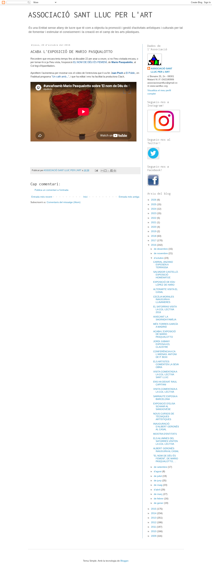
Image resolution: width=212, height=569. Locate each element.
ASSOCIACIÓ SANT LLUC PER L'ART (90, 14)
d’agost (158, 471)
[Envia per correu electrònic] (102, 170)
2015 (154, 508)
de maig (158, 485)
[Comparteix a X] (108, 170)
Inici (85, 196)
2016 (154, 245)
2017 (154, 240)
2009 (154, 536)
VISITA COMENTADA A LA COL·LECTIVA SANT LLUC (165, 374)
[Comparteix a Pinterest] (114, 170)
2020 (154, 227)
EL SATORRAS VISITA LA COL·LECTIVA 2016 (165, 309)
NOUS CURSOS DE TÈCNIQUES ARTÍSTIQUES (163, 416)
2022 (154, 218)
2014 (154, 513)
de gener (159, 503)
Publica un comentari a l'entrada (51, 190)
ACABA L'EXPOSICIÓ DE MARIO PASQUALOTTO (164, 334)
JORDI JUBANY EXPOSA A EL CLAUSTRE (161, 344)
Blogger (124, 560)
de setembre (161, 467)
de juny (158, 480)
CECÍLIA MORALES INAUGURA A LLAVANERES (163, 299)
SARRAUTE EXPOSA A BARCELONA (165, 397)
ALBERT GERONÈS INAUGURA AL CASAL (166, 450)
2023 (154, 213)
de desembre (161, 249)
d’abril (157, 489)
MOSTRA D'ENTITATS (165, 433)
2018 (154, 236)
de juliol (158, 476)
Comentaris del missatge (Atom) (63, 202)
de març (158, 494)
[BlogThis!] (105, 170)
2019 (154, 231)
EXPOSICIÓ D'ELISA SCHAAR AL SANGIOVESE (164, 406)
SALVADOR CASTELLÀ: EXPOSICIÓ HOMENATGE (165, 275)
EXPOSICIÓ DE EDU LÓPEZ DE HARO (164, 283)
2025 (154, 204)
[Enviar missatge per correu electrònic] (96, 170)
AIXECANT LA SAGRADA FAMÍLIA (164, 318)
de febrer (159, 498)
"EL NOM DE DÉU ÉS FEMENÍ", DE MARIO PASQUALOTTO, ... (165, 458)
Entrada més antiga (129, 196)
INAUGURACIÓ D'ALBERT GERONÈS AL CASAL (166, 426)
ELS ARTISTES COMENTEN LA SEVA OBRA (166, 364)
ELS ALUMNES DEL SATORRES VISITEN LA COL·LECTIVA (165, 441)
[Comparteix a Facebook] (111, 170)
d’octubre (159, 258)
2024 (154, 208)
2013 (154, 517)
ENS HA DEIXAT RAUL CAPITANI (165, 383)
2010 (154, 531)
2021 (154, 222)
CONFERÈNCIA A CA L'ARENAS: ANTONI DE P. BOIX (165, 354)
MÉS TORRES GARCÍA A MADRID (165, 325)
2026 (154, 199)
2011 (154, 526)
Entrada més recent (41, 196)
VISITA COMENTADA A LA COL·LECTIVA (165, 390)
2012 (154, 522)
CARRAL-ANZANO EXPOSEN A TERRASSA (163, 265)
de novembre (161, 253)
